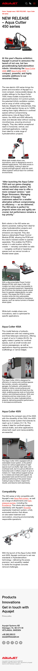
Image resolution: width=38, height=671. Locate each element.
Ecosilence (6, 506)
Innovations (11, 602)
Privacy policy (6, 616)
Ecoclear (27, 508)
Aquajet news (11, 11)
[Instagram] (3, 643)
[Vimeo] (20, 643)
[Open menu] (34, 3)
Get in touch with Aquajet (15, 609)
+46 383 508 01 (8, 635)
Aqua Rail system (21, 499)
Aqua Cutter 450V (18, 71)
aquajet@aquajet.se (10, 637)
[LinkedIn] (8, 643)
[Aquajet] (10, 5)
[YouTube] (16, 643)
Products (9, 597)
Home (4, 11)
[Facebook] (12, 643)
